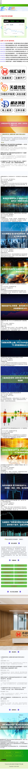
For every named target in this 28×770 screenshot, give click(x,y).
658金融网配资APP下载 (7, 569)
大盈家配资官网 (4, 361)
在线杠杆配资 (9, 755)
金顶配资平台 (7, 565)
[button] (1, 27)
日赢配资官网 (3, 326)
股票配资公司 (18, 752)
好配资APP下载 (20, 572)
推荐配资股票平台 (4, 182)
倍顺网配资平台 (20, 565)
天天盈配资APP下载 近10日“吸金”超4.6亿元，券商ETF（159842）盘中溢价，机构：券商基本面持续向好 (13, 161)
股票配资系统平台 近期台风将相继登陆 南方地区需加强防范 (13, 248)
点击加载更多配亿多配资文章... (14, 539)
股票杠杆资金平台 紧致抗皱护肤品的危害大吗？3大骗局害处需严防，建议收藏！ (13, 153)
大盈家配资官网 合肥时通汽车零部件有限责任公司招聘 (12, 357)
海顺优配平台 (3, 289)
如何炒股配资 (3, 470)
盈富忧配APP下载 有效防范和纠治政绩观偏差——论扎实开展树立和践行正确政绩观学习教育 (14, 145)
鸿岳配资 (7, 575)
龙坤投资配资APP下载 (5, 433)
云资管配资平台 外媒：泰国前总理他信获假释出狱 (11, 392)
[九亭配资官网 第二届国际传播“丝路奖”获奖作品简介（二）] (14, 124)
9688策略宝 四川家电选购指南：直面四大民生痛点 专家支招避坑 (14, 213)
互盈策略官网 (21, 582)
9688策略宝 (3, 217)
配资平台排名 (18, 755)
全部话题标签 (14, 586)
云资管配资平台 (4, 396)
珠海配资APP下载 (20, 569)
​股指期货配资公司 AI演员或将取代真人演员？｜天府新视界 (12, 742)
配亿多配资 (8, 752)
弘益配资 (2, 505)
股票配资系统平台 (4, 252)
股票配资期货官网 (7, 572)
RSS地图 (16, 764)
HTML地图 (21, 764)
